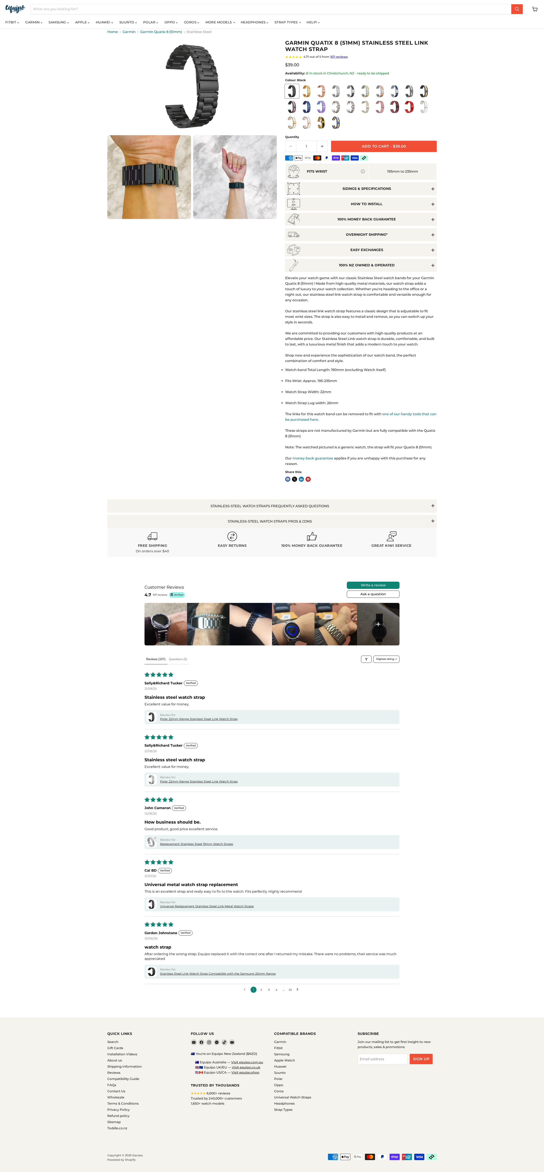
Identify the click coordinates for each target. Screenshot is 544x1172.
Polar (149, 22)
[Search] (517, 9)
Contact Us (116, 1091)
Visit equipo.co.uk (246, 1067)
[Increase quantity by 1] (322, 146)
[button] (151, 717)
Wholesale (115, 1097)
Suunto (127, 22)
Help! (312, 22)
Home (112, 32)
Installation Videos (122, 1054)
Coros (190, 22)
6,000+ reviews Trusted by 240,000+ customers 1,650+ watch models (216, 1098)
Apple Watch (284, 1060)
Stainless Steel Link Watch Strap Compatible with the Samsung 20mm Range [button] (218, 974)
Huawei (103, 22)
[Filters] (366, 659)
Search (112, 1042)
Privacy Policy (118, 1110)
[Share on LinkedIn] (301, 479)
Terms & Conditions (123, 1103)
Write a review (373, 585)
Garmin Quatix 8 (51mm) (161, 32)
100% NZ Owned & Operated (367, 265)
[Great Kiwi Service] (391, 542)
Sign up (421, 1059)
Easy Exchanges (366, 250)
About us (114, 1060)
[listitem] (165, 624)
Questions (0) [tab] (178, 659)
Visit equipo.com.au (247, 1062)
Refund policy (118, 1116)
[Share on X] (294, 479)
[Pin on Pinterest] (308, 479)
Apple (81, 22)
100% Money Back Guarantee (366, 219)
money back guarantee (313, 458)
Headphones (253, 22)
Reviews (113, 1073)
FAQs (111, 1085)
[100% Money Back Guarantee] (312, 542)
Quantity (292, 137)
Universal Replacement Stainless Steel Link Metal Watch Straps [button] (207, 906)
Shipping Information (124, 1066)
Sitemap (114, 1122)
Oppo (170, 22)
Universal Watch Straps (292, 1097)
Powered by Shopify (121, 1159)
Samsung (58, 22)
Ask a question (373, 594)
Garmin (33, 22)
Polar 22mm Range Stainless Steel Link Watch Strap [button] (199, 719)
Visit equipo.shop (245, 1072)
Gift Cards (115, 1048)
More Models (219, 22)
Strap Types (287, 22)
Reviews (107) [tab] (156, 659)
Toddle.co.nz (117, 1128)
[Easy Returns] (232, 542)
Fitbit (11, 22)
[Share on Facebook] (287, 479)
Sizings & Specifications (367, 189)
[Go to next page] (298, 990)
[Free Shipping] (152, 542)
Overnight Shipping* (367, 235)
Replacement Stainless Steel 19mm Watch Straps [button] (196, 844)
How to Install (366, 204)
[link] (361, 57)
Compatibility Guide (123, 1079)
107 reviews (339, 57)
